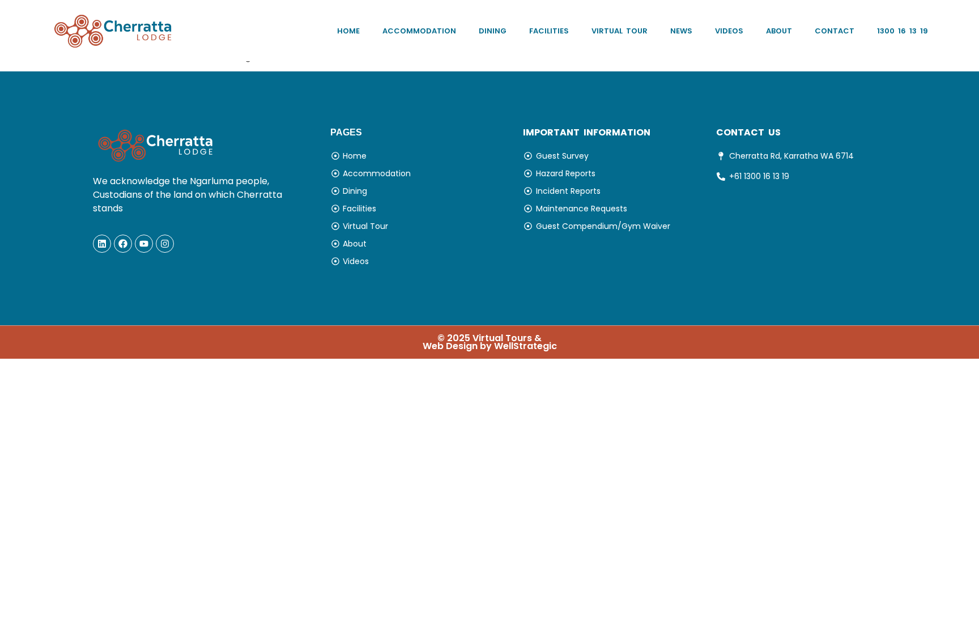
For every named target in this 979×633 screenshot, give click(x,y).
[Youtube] (144, 244)
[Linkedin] (102, 244)
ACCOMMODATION (419, 31)
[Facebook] (123, 244)
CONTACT (834, 31)
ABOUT (779, 31)
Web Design (450, 345)
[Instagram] (165, 244)
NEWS (681, 31)
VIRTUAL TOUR (619, 31)
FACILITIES (549, 31)
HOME (348, 31)
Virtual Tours (502, 338)
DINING (492, 31)
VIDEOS (729, 31)
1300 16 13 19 (902, 31)
